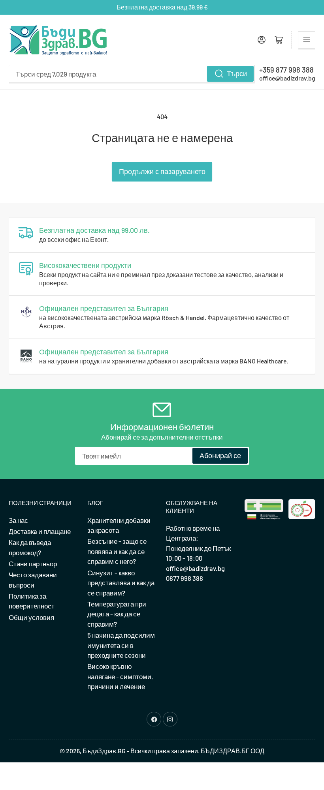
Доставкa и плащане (40, 531)
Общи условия (31, 617)
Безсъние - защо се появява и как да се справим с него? (117, 551)
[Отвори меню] (306, 40)
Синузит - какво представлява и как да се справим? (120, 583)
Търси (237, 73)
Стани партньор (33, 563)
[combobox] (132, 74)
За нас (18, 520)
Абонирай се (220, 455)
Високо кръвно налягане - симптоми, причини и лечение (120, 676)
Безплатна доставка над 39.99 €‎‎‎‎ (162, 7)
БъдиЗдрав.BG (104, 750)
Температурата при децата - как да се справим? (116, 614)
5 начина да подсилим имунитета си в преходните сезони (121, 645)
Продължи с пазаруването (162, 171)
